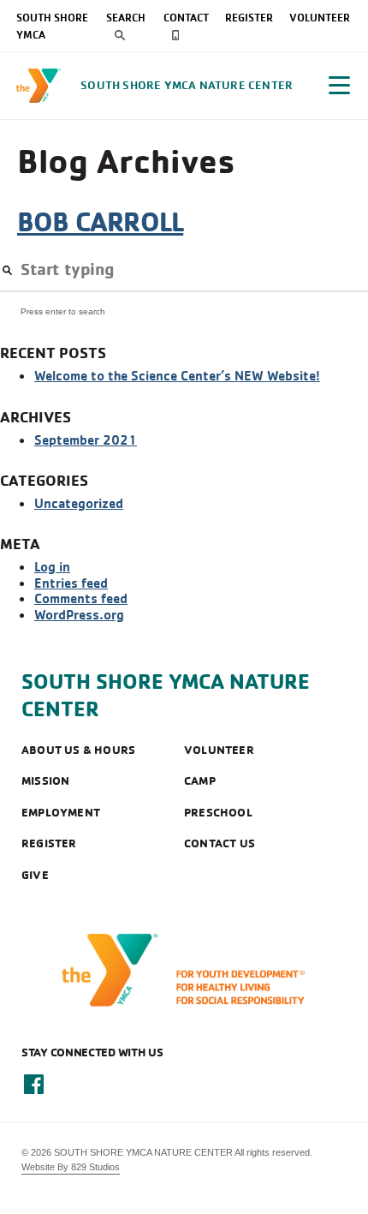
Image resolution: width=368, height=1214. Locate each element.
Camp (200, 780)
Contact (186, 17)
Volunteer (319, 17)
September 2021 (85, 439)
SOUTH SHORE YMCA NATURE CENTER (165, 694)
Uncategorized (78, 502)
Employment (60, 812)
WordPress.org (79, 614)
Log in (52, 566)
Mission (45, 780)
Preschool (218, 812)
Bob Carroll (100, 221)
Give (35, 875)
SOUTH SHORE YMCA (52, 25)
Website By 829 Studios (70, 1167)
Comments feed (81, 598)
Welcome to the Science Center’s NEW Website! (177, 375)
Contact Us (219, 843)
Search (125, 17)
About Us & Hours (78, 750)
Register (249, 17)
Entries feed (71, 582)
